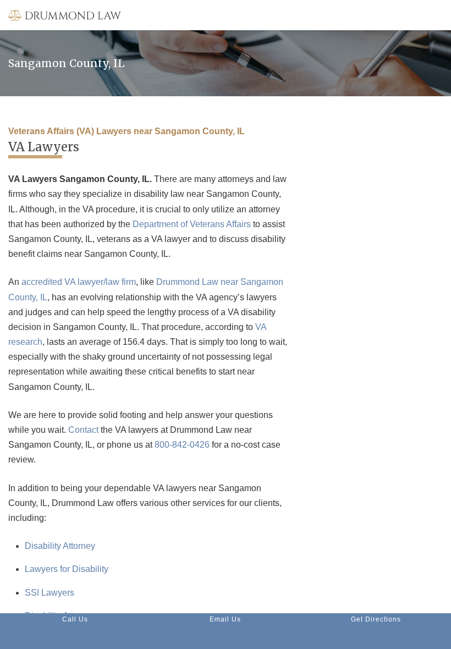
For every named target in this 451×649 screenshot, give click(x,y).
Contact (83, 430)
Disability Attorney (60, 546)
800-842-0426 (182, 444)
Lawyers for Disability (66, 569)
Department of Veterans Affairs (192, 224)
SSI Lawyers (49, 592)
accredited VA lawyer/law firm (78, 282)
